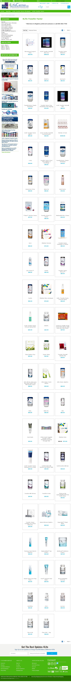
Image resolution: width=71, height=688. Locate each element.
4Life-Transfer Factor (38, 11)
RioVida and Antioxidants (7, 35)
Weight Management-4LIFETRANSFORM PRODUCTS (8, 30)
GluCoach (62, 79)
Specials (8, 11)
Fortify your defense (7, 109)
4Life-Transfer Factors (7, 94)
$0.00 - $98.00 (4, 45)
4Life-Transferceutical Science (9, 116)
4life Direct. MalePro (62, 382)
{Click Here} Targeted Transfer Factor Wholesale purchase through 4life (46, 439)
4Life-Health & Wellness (7, 27)
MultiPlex (30, 606)
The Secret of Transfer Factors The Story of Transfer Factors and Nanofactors (9, 145)
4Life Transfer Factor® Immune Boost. (46, 133)
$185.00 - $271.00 (5, 47)
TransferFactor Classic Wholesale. (30, 106)
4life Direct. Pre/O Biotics (46, 382)
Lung (30, 160)
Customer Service (65, 3)
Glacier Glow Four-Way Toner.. (30, 579)
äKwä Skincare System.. (46, 522)
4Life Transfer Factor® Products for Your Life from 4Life (10, 71)
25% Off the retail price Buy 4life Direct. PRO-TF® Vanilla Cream (30, 383)
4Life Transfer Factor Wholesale (21, 11)
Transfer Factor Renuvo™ (62, 271)
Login (48, 3)
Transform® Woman (30, 493)
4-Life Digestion (5, 38)
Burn (30, 243)
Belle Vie (46, 189)
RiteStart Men (62, 437)
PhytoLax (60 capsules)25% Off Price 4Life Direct (62, 495)
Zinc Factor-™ (30, 270)
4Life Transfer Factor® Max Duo (46, 52)
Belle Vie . (46, 411)
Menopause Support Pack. (30, 52)
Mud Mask (30, 437)
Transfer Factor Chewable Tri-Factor (62, 243)
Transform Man (46, 493)
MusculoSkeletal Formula (62, 579)
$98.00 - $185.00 (5, 46)
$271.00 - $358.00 (5, 48)
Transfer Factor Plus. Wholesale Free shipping (46, 106)
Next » (68, 30)
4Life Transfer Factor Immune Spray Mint (30, 326)
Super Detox (46, 354)
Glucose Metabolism (6, 36)
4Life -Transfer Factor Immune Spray (63, 299)
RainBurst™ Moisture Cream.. (62, 551)
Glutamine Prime (30, 189)
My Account (43, 3)
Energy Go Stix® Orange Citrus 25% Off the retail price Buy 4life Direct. (62, 327)
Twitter (58, 663)
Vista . (30, 411)
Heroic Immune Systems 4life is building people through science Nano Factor (10, 141)
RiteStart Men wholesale (46, 298)
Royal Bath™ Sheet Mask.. (63, 523)
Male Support (4, 33)
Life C (46, 606)
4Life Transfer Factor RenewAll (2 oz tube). (30, 466)
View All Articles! (6, 152)
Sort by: (25, 30)
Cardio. (46, 270)
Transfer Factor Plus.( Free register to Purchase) (46, 162)
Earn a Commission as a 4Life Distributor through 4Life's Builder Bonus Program (9, 149)
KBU (63, 411)
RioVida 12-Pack (62, 133)
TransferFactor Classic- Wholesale (62, 161)
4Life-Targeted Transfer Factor (9, 138)
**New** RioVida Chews (30, 215)
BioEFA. (46, 325)
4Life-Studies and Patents (8, 122)
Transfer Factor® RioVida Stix (62, 355)
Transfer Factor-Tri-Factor (46, 216)
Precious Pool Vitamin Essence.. (30, 551)
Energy (3, 32)
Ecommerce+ (17, 678)
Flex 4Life (30, 632)
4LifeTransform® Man (63, 466)
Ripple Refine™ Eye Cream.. (46, 551)
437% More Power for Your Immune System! (8, 130)
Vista (30, 79)
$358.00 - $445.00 (5, 49)
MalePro (46, 79)
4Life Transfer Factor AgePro (30, 133)
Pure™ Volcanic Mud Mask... (46, 579)
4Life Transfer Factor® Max (62, 106)
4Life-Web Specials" (6, 24)
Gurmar (63, 606)
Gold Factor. (62, 189)
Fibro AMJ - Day (46, 632)
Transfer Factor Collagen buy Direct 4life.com (30, 523)
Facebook (52, 663)
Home (2, 11)
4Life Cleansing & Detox (7, 28)
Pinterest (55, 663)
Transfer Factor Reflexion (62, 52)
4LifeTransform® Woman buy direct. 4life (46, 466)
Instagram (49, 663)
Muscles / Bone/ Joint (6, 39)
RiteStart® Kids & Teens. (62, 215)
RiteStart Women (46, 243)
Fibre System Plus (30, 354)
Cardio (30, 298)
